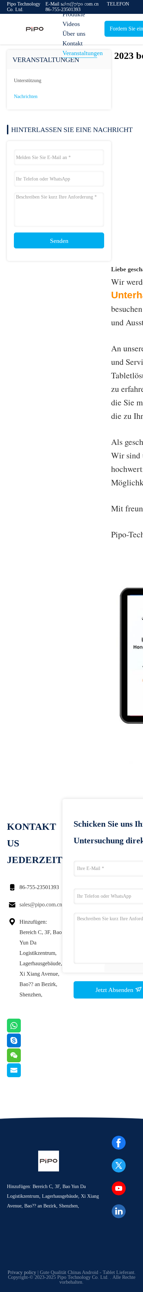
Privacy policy (22, 1272)
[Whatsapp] (22, 1031)
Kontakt (72, 43)
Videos (71, 23)
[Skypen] (22, 1045)
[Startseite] (34, 29)
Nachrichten (25, 96)
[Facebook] (119, 1143)
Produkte (73, 14)
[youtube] (119, 1188)
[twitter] (119, 1166)
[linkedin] (119, 1211)
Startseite (74, 4)
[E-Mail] (22, 1075)
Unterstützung (27, 80)
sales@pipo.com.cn (40, 904)
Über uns (73, 33)
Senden (59, 240)
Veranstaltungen (79, 53)
